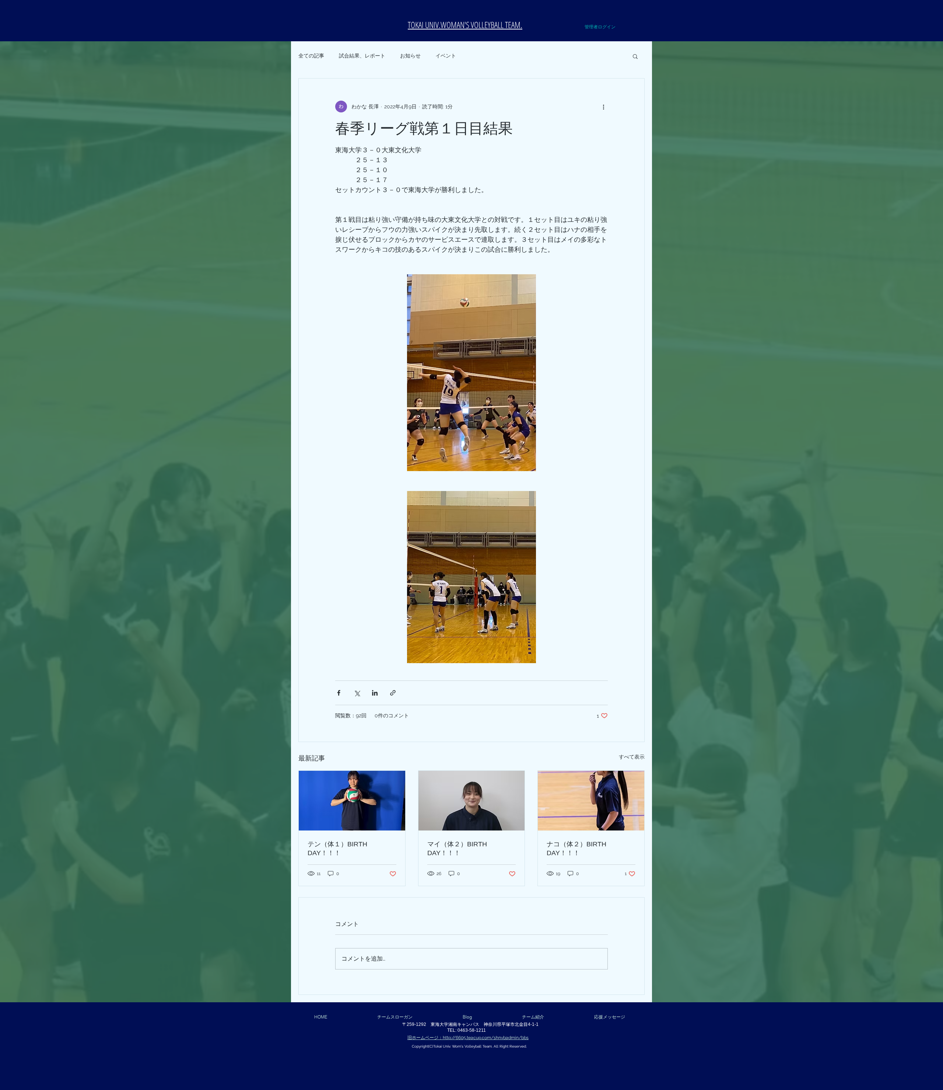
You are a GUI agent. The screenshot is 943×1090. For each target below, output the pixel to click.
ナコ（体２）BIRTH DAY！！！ (576, 848)
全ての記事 (311, 56)
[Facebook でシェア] (338, 692)
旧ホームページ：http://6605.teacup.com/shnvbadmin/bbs (468, 1037)
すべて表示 (632, 757)
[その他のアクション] (603, 106)
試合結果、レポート (362, 56)
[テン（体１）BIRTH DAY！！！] (352, 800)
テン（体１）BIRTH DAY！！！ (337, 848)
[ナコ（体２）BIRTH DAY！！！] (591, 800)
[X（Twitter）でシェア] (356, 692)
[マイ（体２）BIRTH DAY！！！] (471, 800)
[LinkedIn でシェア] (374, 692)
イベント (445, 56)
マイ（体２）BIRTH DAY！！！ (457, 848)
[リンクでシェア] (392, 692)
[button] (619, 14)
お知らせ (410, 56)
